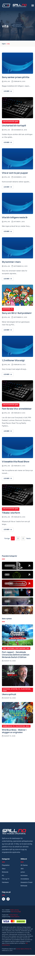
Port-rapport (20, 648)
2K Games (24, 865)
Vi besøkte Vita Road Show (15, 461)
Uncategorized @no (10, 121)
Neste (28, 538)
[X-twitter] (3, 899)
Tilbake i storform (11, 512)
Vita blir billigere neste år (15, 217)
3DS (22, 869)
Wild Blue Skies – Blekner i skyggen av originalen (14, 731)
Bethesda (24, 886)
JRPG (4, 648)
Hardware (5, 882)
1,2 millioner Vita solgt (13, 360)
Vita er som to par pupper (15, 172)
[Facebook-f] (8, 899)
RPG (28, 648)
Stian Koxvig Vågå (16, 911)
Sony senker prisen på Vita (15, 77)
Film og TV (5, 879)
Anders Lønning (14, 910)
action (23, 872)
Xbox (5, 691)
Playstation (25, 689)
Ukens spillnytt (9, 694)
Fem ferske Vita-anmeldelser (17, 408)
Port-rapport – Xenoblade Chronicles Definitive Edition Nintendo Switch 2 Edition (15, 654)
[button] (33, 5)
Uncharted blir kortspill (14, 125)
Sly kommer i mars (11, 261)
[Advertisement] (17, 758)
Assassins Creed (26, 882)
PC (12, 309)
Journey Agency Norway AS (23, 949)
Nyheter (14, 689)
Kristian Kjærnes (13, 915)
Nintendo (6, 309)
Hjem (4, 43)
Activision (24, 875)
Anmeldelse (7, 726)
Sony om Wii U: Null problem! (17, 313)
